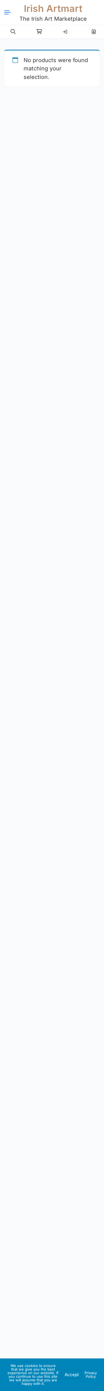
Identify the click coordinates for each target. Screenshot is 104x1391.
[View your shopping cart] (39, 32)
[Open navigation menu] (9, 12)
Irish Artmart (53, 8)
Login (65, 29)
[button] (13, 31)
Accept (72, 1374)
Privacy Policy (91, 1375)
